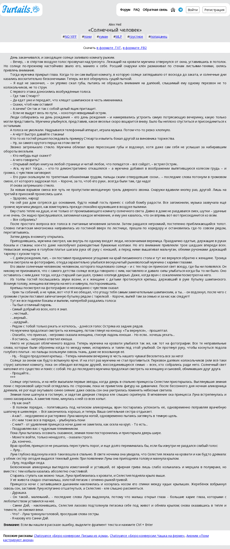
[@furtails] (180, 9)
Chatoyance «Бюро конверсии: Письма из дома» (71, 536)
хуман (103, 36)
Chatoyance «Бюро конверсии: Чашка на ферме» (147, 536)
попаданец (158, 36)
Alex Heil (115, 24)
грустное (136, 36)
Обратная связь (155, 9)
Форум (125, 9)
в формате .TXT (109, 48)
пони (88, 36)
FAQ (136, 9)
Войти (193, 10)
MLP (118, 36)
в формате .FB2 (135, 48)
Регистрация (214, 10)
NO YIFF (71, 36)
